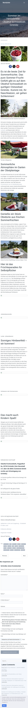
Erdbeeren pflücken (6, 529)
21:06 (9, 43)
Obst (13, 546)
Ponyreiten (9, 548)
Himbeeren (23, 544)
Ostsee (5, 548)
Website (3, 606)
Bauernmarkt (6, 544)
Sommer (11, 550)
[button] (10, 66)
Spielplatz (23, 550)
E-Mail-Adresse (5, 600)
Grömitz (18, 544)
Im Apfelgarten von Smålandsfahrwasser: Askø (16, 680)
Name (3, 593)
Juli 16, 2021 (4, 43)
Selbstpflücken (7, 278)
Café (10, 544)
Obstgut (16, 546)
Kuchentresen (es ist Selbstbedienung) (11, 184)
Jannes (3, 674)
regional (14, 548)
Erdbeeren (14, 544)
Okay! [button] (4, 705)
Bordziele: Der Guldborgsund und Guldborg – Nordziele (14, 691)
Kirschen (9, 546)
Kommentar (4, 574)
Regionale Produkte (6, 532)
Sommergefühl (17, 550)
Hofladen (3, 130)
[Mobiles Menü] (24, 2)
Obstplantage (21, 546)
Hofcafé (5, 546)
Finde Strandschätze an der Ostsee (14, 674)
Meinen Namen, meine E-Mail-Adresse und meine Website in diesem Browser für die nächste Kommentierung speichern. (14, 614)
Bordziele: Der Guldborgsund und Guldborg (15, 687)
